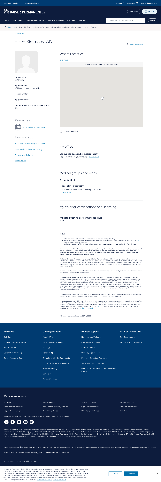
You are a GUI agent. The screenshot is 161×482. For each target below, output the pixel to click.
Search (152, 20)
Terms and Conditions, (44, 480)
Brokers (119, 3)
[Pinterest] (25, 422)
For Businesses (126, 337)
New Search (22, 33)
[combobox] (125, 20)
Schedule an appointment (34, 127)
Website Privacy (49, 402)
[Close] (157, 473)
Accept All (131, 474)
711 (138, 240)
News (45, 348)
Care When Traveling (13, 353)
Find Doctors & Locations (15, 342)
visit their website (85, 308)
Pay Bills (82, 20)
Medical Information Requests (94, 358)
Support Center (32, 3)
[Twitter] (6, 422)
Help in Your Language (12, 411)
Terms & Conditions (88, 402)
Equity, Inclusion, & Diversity (55, 363)
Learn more (94, 157)
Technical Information (128, 407)
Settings (115, 474)
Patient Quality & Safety (53, 342)
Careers (46, 374)
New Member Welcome (91, 337)
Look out (12, 27)
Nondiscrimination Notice (13, 407)
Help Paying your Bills (90, 353)
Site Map (123, 411)
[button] (102, 98)
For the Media (49, 379)
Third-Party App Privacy (90, 411)
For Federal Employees (130, 342)
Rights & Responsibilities (90, 407)
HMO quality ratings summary (27, 149)
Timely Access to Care (13, 358)
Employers (131, 3)
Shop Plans (17, 20)
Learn (6, 20)
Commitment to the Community (56, 358)
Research (46, 353)
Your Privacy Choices (51, 411)
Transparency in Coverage (92, 363)
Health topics (20, 161)
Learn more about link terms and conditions (139, 447)
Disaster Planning (127, 402)
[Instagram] (31, 422)
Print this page (136, 44)
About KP (47, 337)
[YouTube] (19, 422)
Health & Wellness (56, 20)
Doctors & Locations (35, 20)
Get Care (71, 20)
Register (134, 12)
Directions (66, 192)
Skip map (64, 60)
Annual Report (49, 369)
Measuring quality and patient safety (30, 144)
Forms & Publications (90, 342)
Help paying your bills (149, 3)
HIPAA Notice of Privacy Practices (55, 407)
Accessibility (8, 402)
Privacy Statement (59, 480)
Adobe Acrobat (31, 452)
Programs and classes (24, 155)
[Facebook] (12, 422)
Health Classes (10, 348)
